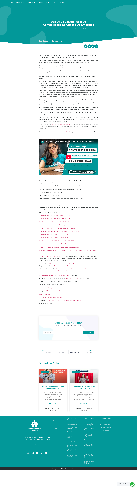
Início (54, 418)
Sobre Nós (20, 2)
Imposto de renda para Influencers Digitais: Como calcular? (57, 228)
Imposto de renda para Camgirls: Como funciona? (54, 215)
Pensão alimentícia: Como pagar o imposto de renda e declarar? (59, 247)
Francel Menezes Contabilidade (62, 124)
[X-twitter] (41, 453)
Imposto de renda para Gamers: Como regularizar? (54, 225)
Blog (53, 2)
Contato (61, 2)
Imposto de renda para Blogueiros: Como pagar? (54, 221)
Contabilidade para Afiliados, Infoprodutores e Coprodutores (89, 462)
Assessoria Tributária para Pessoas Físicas (105, 423)
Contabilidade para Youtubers (72, 419)
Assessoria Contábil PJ (105, 427)
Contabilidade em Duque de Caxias (71, 441)
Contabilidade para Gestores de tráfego (89, 440)
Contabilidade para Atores (72, 445)
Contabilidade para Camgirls (72, 432)
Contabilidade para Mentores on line (72, 456)
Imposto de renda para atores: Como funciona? (53, 234)
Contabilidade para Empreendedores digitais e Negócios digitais (89, 456)
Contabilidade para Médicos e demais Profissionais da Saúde (89, 424)
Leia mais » (53, 403)
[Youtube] (37, 453)
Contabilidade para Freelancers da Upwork (89, 450)
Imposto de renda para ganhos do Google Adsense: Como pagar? (59, 231)
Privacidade (56, 426)
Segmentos (42, 2)
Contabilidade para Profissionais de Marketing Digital (72, 451)
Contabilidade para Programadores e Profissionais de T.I (89, 430)
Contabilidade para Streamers (72, 437)
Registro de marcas (105, 430)
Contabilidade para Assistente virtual (89, 445)
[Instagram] (33, 453)
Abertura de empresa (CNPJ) (105, 419)
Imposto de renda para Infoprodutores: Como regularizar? (57, 240)
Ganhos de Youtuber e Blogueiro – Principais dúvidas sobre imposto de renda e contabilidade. (68, 250)
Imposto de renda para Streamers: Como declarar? (54, 218)
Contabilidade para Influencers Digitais (72, 423)
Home (11, 2)
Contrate (30, 2)
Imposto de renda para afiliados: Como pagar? (53, 237)
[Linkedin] (46, 453)
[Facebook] (28, 453)
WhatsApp (68, 132)
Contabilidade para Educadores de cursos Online (89, 435)
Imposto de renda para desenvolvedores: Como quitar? (56, 244)
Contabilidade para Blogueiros (72, 428)
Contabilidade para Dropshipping (89, 419)
